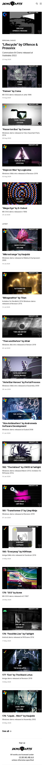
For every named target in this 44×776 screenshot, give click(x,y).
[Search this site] (37, 3)
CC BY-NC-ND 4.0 (26, 757)
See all (5, 731)
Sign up (22, 743)
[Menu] (41, 3)
